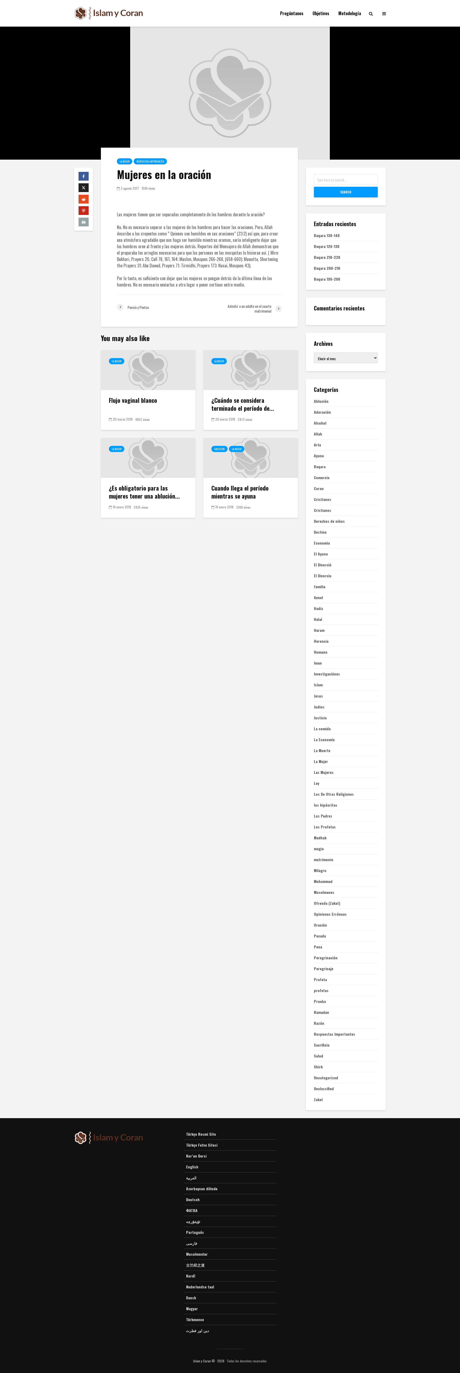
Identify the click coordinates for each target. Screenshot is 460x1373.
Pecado (320, 936)
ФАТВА (192, 1210)
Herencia (321, 641)
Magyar (192, 1308)
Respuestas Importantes (150, 161)
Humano (320, 652)
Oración (320, 925)
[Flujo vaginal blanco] (148, 369)
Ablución (219, 449)
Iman (318, 663)
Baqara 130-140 (327, 235)
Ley (316, 783)
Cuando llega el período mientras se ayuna (240, 492)
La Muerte (322, 750)
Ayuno (319, 455)
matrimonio (323, 859)
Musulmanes (324, 892)
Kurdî (190, 1276)
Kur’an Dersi (196, 1156)
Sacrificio (322, 1045)
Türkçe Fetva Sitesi (201, 1145)
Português (195, 1232)
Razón (319, 1023)
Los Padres (323, 816)
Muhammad (323, 881)
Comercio (322, 477)
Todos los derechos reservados (247, 1361)
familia (319, 586)
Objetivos (321, 13)
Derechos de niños (329, 521)
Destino (320, 532)
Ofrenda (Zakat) (327, 903)
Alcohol (320, 423)
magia (319, 848)
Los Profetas (325, 826)
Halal (318, 619)
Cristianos (322, 510)
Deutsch (193, 1199)
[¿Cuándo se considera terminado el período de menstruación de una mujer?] (250, 369)
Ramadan (321, 1012)
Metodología (349, 13)
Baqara (320, 466)
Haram (319, 630)
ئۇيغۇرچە (193, 1221)
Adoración (322, 412)
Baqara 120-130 (326, 246)
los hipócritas (325, 805)
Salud (318, 1056)
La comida (322, 728)
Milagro (320, 870)
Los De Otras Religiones (334, 794)
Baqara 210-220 (327, 257)
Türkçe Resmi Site (201, 1134)
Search (345, 192)
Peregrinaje (323, 968)
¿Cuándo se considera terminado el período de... (242, 404)
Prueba (320, 1001)
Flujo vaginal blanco (133, 400)
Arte (317, 444)
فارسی (191, 1243)
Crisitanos (322, 499)
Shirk (318, 1066)
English (192, 1166)
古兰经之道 (195, 1265)
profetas (321, 990)
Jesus (318, 696)
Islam (318, 684)
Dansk (191, 1297)
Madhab (320, 837)
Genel (318, 597)
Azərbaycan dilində (201, 1188)
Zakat (318, 1099)
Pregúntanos (291, 13)
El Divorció (322, 564)
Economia (322, 543)
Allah (318, 434)
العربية (191, 1177)
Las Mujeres (324, 772)
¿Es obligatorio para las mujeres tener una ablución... (144, 492)
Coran (319, 488)
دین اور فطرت (197, 1330)
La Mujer (124, 161)
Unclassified (324, 1088)
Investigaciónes (327, 674)
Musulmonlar (197, 1254)
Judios (319, 707)
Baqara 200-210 (327, 268)
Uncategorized (326, 1077)
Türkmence (195, 1319)
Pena (318, 946)
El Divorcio (322, 575)
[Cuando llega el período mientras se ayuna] (250, 457)
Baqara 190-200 (327, 279)
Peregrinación (326, 957)
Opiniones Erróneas (330, 914)
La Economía (324, 739)
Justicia (320, 717)
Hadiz (318, 608)
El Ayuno (321, 554)
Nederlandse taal (200, 1286)
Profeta (320, 979)
